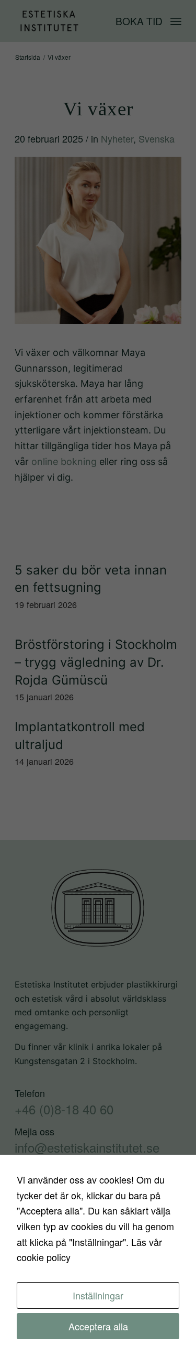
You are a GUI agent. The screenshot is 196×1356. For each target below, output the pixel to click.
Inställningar (98, 1295)
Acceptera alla (98, 1326)
